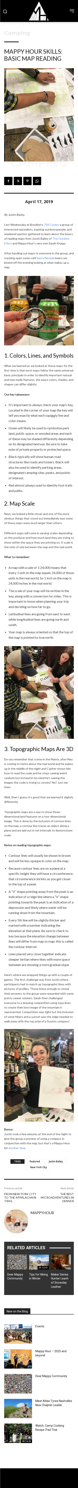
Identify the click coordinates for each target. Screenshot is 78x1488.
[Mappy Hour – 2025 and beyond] (18, 1359)
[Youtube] (46, 1484)
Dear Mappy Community (51, 1376)
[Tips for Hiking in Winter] (39, 1262)
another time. (17, 1148)
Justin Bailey (56, 1161)
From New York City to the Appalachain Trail (20, 1197)
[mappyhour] (16, 1221)
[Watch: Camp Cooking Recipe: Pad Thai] (18, 1433)
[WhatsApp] (37, 181)
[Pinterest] (27, 181)
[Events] (18, 1334)
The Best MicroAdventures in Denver (57, 1197)
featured (35, 1161)
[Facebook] (8, 181)
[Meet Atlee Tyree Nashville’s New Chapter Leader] (18, 1408)
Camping (17, 33)
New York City (38, 1167)
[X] (18, 181)
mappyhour (42, 1213)
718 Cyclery (51, 224)
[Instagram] (39, 1484)
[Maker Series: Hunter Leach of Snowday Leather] (61, 1262)
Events (39, 1326)
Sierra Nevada (45, 258)
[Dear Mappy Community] (17, 1262)
